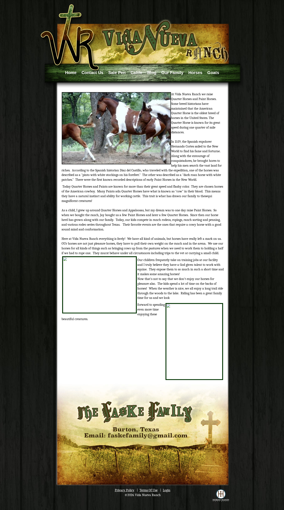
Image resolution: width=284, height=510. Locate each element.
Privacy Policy (124, 490)
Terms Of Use (149, 490)
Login (166, 490)
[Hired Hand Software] (221, 495)
